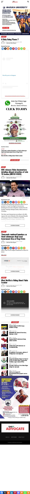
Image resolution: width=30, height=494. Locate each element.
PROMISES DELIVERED (15, 143)
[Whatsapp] (21, 48)
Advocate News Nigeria (11, 43)
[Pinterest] (13, 48)
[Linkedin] (10, 48)
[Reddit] (8, 48)
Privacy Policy (21, 437)
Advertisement (14, 437)
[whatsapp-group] (15, 111)
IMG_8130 (3, 255)
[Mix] (19, 48)
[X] (5, 48)
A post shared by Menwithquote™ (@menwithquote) (16, 95)
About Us (7, 437)
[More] (24, 48)
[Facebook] (2, 48)
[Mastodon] (16, 48)
